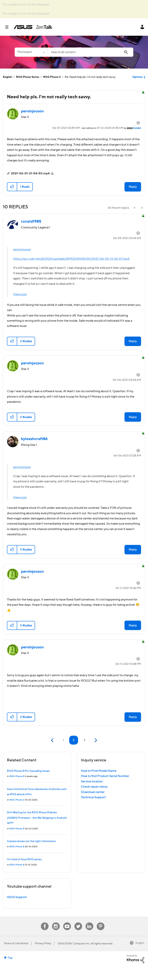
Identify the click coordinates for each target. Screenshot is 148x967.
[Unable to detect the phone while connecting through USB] (134, 208)
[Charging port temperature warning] (141, 208)
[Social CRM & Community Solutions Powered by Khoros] (135, 959)
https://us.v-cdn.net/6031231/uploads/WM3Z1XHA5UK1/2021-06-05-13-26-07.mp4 (71, 259)
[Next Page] (95, 740)
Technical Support (93, 797)
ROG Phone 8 (16, 776)
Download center (93, 792)
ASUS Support (17, 897)
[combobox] (90, 52)
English (7, 77)
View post (20, 294)
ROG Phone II (52, 77)
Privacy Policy (43, 943)
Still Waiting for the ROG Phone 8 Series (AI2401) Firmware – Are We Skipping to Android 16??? (36, 818)
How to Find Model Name (98, 771)
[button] (12, 187)
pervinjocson (22, 249)
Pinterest (100, 922)
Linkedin (89, 922)
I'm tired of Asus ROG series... (25, 859)
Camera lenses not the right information (31, 841)
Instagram (55, 922)
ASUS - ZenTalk (33, 27)
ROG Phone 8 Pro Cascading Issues (28, 771)
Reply (133, 187)
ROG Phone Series (27, 77)
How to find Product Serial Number (105, 776)
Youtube (67, 922)
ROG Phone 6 (16, 799)
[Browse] (9, 27)
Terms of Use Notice (16, 943)
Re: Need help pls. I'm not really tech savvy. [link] (90, 77)
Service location (92, 781)
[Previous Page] (52, 740)
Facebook (44, 922)
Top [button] (10, 958)
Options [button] (137, 77)
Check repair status (94, 787)
